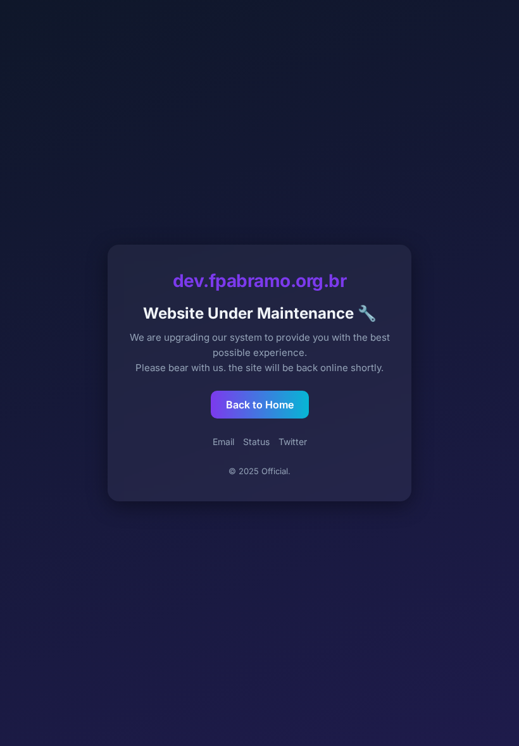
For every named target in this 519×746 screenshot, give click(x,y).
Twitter (292, 441)
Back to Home (260, 404)
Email (223, 441)
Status (256, 441)
